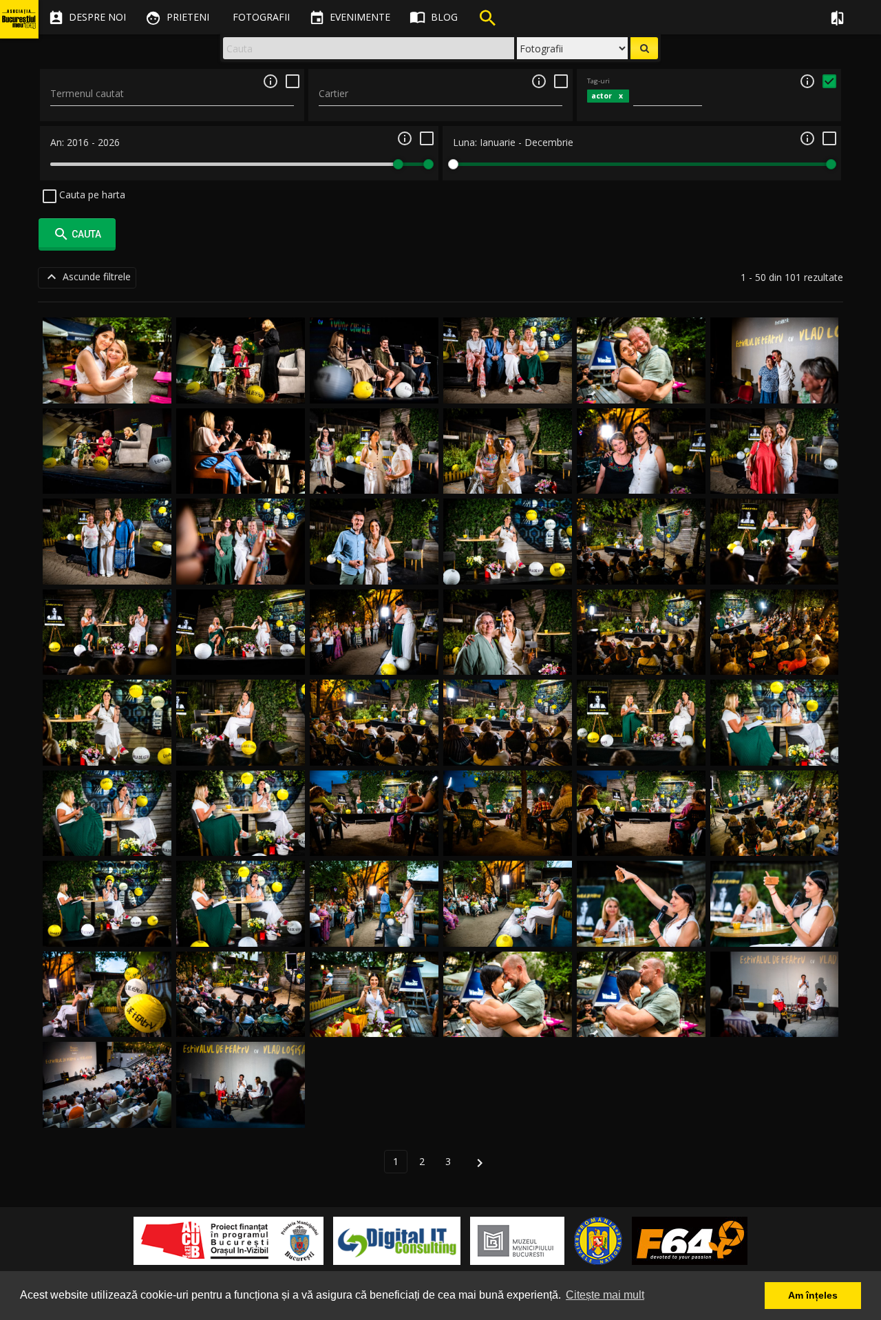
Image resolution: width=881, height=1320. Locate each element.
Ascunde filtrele (87, 277)
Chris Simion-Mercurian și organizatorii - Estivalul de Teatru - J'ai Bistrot (508, 373)
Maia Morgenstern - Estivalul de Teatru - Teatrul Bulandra (240, 373)
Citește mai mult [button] (605, 1295)
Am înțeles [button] (813, 1295)
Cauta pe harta (90, 194)
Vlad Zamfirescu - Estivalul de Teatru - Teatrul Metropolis (241, 464)
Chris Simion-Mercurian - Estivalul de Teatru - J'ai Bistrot (107, 373)
